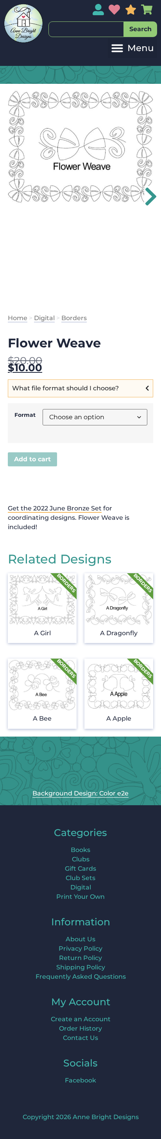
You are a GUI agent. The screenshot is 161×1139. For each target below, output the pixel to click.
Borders (74, 318)
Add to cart (32, 459)
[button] (132, 48)
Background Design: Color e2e (80, 793)
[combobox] (86, 29)
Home (17, 318)
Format (25, 415)
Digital (44, 318)
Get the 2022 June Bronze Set (55, 508)
